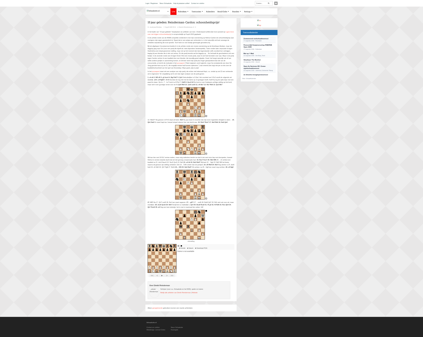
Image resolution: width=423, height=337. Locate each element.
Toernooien (196, 11)
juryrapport (181, 63)
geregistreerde (157, 308)
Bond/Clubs (222, 11)
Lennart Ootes (160, 330)
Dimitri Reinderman (186, 27)
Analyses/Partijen (156, 27)
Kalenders (210, 11)
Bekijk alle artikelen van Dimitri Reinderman (175, 292)
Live (173, 11)
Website (195, 292)
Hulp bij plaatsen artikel (181, 3)
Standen (235, 11)
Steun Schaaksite (166, 3)
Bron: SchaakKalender (249, 78)
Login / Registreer (151, 3)
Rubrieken (182, 11)
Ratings (247, 11)
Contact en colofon (197, 3)
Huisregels (174, 330)
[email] (276, 3)
